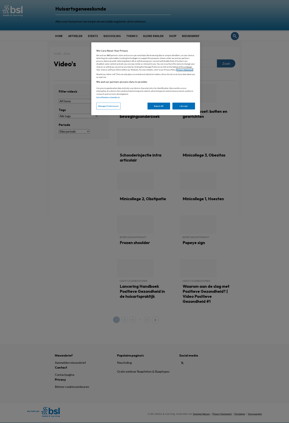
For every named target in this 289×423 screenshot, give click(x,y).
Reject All (158, 106)
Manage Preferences (108, 106)
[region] (145, 78)
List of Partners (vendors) (108, 97)
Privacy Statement (185, 70)
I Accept (184, 106)
